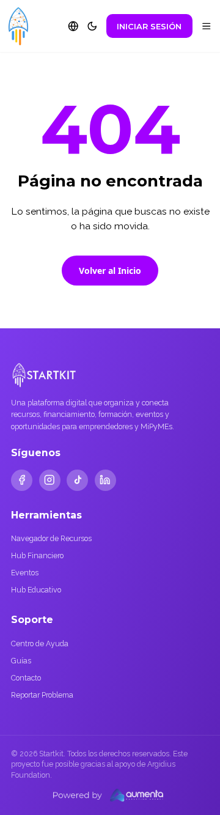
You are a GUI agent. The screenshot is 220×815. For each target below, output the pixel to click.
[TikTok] (77, 480)
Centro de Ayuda (39, 643)
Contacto (26, 677)
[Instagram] (50, 480)
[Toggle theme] (92, 26)
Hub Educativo (36, 589)
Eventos (24, 572)
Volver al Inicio (110, 270)
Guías (21, 660)
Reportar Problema (42, 694)
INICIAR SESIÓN (149, 26)
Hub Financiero (37, 555)
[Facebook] (21, 480)
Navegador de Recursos (51, 538)
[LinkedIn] (105, 480)
